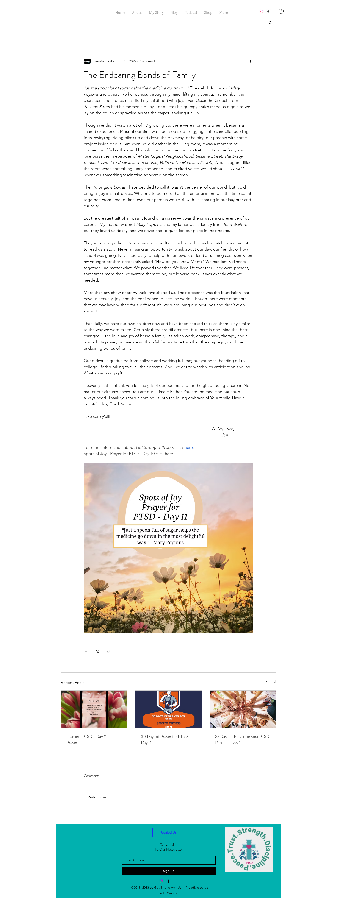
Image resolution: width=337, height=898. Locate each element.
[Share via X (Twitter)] (97, 651)
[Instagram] (261, 11)
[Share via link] (108, 651)
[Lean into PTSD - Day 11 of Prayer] (94, 709)
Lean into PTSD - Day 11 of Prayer (88, 739)
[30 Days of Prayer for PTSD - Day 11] (168, 709)
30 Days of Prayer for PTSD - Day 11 (166, 739)
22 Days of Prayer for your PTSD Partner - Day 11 (242, 739)
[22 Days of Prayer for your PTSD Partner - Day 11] (243, 709)
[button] (282, 11)
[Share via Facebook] (86, 651)
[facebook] (268, 11)
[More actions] (250, 61)
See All (271, 682)
